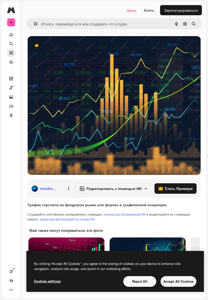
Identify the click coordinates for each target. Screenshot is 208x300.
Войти (149, 10)
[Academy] (11, 281)
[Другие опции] (68, 189)
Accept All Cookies (178, 281)
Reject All (139, 281)
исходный (61, 45)
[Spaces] (11, 88)
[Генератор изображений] (11, 97)
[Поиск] (11, 44)
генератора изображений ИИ (124, 214)
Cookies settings (47, 281)
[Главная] (11, 35)
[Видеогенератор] (11, 106)
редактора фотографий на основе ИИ (67, 219)
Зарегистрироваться (181, 10)
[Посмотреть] (11, 62)
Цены (131, 10)
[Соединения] (11, 271)
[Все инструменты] (11, 78)
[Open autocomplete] (34, 24)
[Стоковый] (11, 53)
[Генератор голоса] (11, 115)
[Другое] (11, 290)
